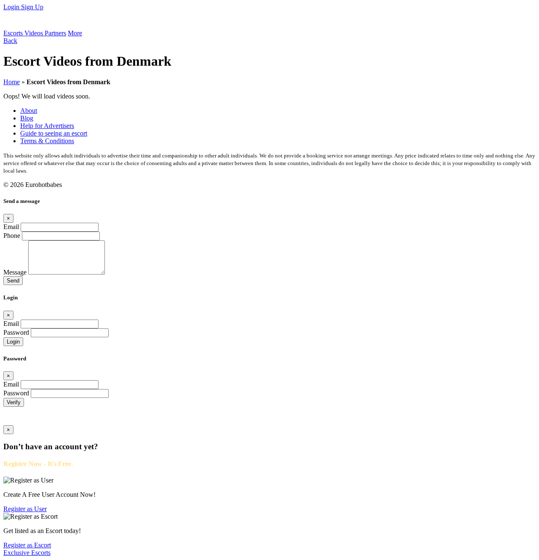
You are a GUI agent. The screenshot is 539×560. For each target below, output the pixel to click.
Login (12, 7)
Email (11, 226)
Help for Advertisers (47, 125)
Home (11, 81)
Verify (14, 402)
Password (16, 332)
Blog (26, 118)
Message (15, 272)
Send (13, 280)
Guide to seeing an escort (53, 133)
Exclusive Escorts (27, 552)
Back (10, 40)
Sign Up (32, 7)
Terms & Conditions (47, 140)
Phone (11, 235)
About (28, 110)
